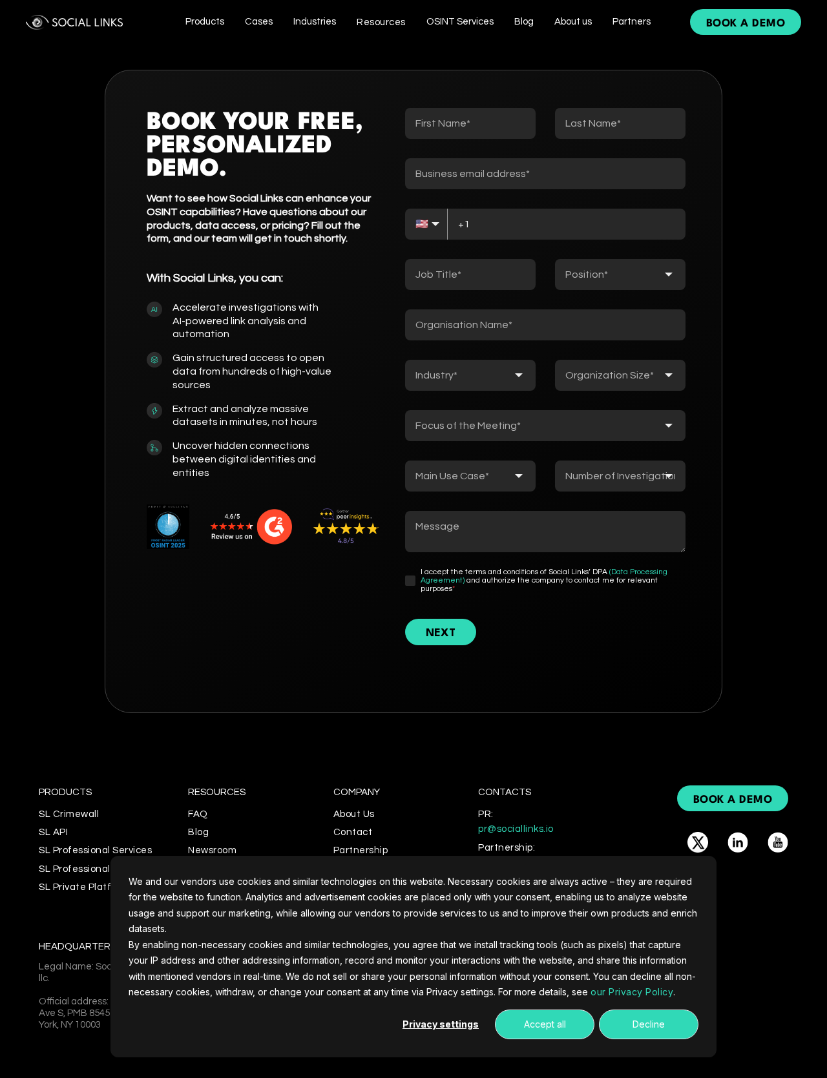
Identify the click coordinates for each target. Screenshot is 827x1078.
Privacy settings (441, 1024)
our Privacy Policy (632, 991)
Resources (381, 22)
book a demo (746, 23)
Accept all (545, 1024)
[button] (205, 21)
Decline (649, 1024)
